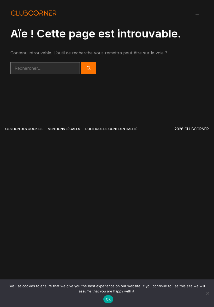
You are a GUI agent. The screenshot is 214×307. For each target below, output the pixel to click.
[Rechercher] (88, 68)
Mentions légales (64, 129)
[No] (207, 293)
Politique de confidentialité (111, 129)
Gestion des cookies (24, 129)
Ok (108, 299)
